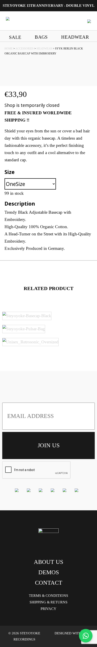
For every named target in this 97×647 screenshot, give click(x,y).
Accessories (24, 48)
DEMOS (48, 572)
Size (10, 172)
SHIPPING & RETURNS (48, 602)
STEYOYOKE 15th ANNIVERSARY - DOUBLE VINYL (49, 5)
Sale (15, 37)
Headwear (75, 37)
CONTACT (48, 582)
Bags (41, 37)
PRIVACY (48, 609)
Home (9, 48)
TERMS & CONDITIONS (48, 596)
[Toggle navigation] (89, 20)
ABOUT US (48, 562)
